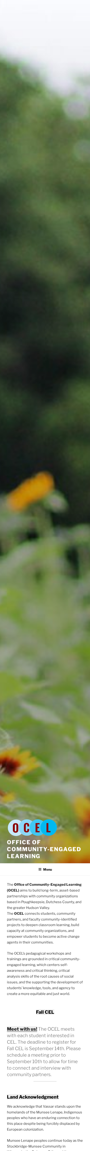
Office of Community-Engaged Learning (44, 849)
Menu (47, 869)
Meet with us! (22, 1029)
